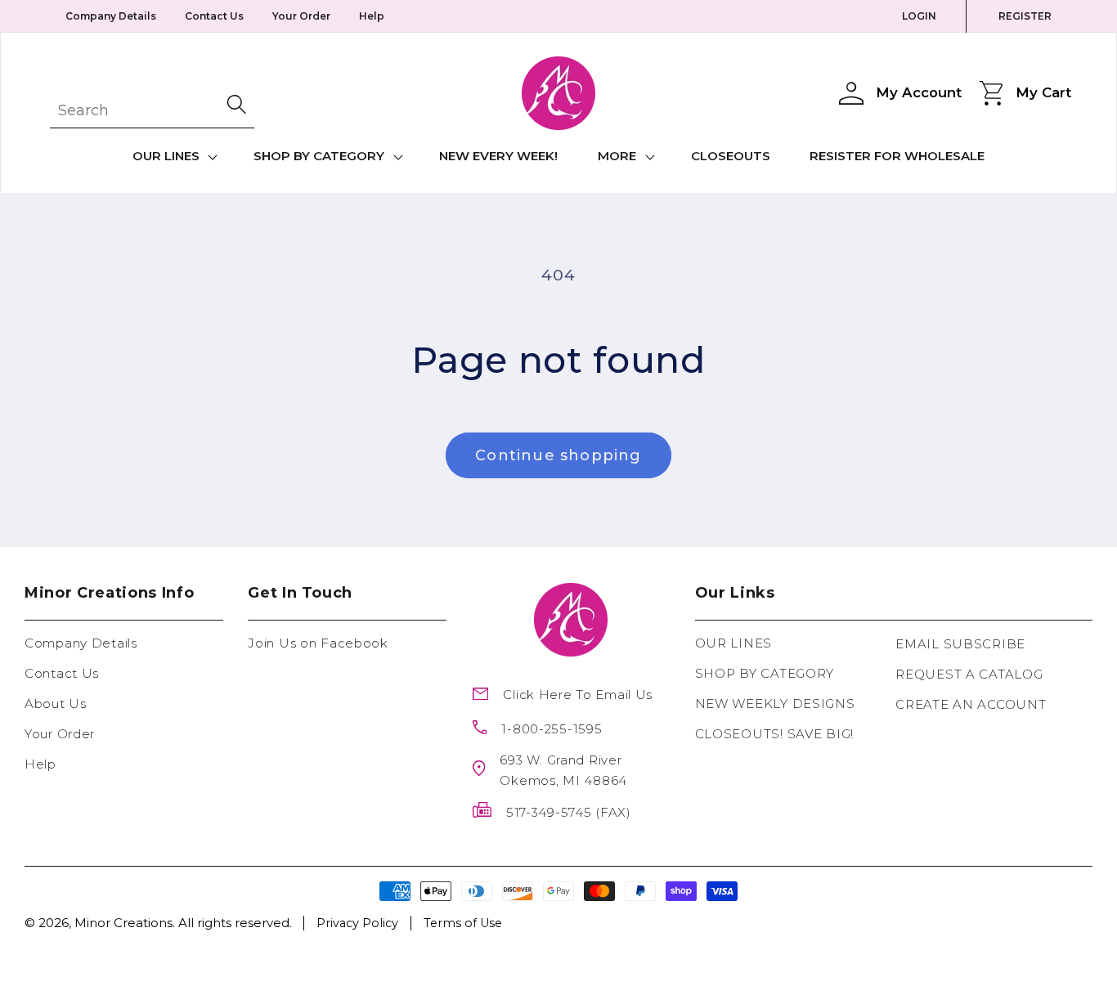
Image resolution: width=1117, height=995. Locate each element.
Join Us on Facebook (318, 643)
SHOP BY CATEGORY (765, 673)
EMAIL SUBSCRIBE (960, 644)
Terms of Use (463, 923)
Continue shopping (558, 455)
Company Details (110, 16)
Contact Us (214, 16)
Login (919, 16)
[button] (173, 157)
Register (1025, 16)
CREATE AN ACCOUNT (970, 704)
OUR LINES (733, 643)
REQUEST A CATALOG (969, 674)
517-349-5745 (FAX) (568, 812)
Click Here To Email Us (578, 694)
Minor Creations (123, 922)
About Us (56, 703)
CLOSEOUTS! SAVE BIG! (774, 734)
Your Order (301, 16)
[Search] (238, 104)
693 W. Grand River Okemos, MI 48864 (563, 770)
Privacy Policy (357, 923)
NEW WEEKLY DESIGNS (775, 703)
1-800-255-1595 (551, 729)
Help (371, 16)
